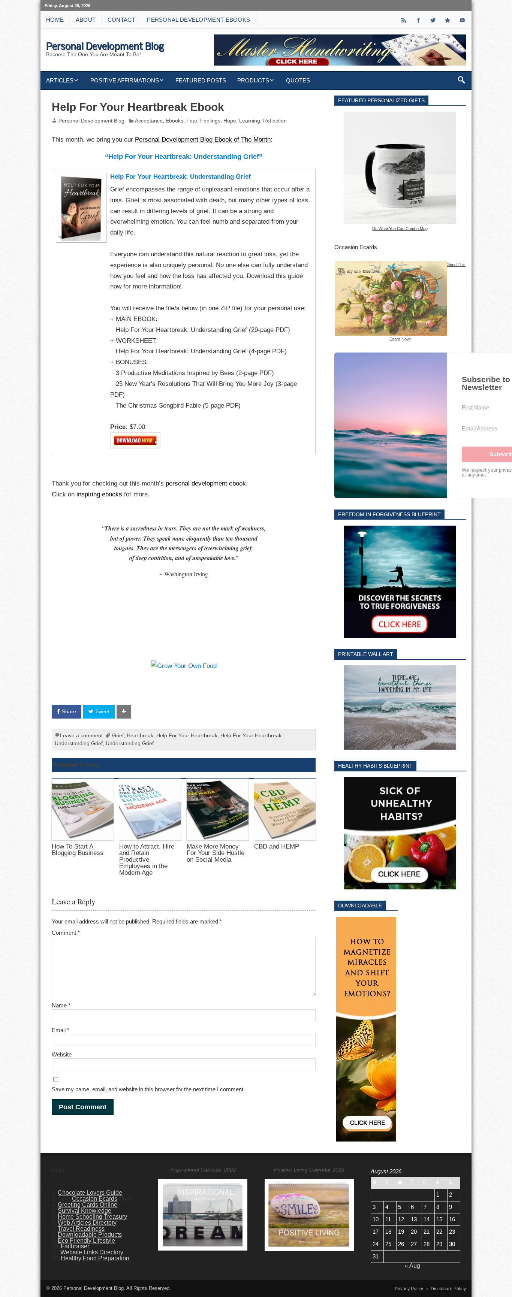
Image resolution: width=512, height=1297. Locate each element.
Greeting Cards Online (87, 1204)
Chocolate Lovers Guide (90, 1192)
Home (55, 19)
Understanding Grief (130, 743)
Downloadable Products (90, 1234)
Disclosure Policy (448, 1289)
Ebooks (174, 121)
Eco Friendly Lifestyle (86, 1240)
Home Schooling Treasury (92, 1216)
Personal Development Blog (91, 121)
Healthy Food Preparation (95, 1258)
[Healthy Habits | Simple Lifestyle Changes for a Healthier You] (400, 833)
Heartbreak (140, 735)
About (86, 19)
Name (61, 1005)
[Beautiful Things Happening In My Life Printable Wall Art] (400, 707)
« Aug (412, 1266)
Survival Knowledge (84, 1210)
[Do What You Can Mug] (400, 168)
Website (62, 1054)
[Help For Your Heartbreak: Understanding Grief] (80, 176)
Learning (249, 121)
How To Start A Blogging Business (77, 849)
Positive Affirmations (124, 80)
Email (60, 1030)
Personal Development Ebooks (198, 19)
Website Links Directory (91, 1252)
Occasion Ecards (94, 1198)
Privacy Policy (409, 1289)
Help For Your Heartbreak (186, 735)
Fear (191, 121)
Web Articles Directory (87, 1222)
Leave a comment (81, 735)
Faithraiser (75, 1246)
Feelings (210, 121)
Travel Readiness (81, 1228)
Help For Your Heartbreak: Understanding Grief (180, 176)
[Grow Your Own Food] (184, 665)
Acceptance (149, 121)
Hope (229, 121)
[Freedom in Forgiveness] (400, 582)
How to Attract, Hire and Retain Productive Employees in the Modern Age (146, 859)
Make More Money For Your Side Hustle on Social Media (215, 853)
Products (253, 80)
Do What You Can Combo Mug (400, 228)
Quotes (298, 80)
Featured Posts (200, 80)
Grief (118, 735)
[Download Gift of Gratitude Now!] (366, 1029)
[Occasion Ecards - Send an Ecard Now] (391, 264)
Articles (59, 80)
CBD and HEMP (276, 846)
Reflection (275, 121)
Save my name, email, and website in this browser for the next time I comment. (148, 1089)
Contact (121, 19)
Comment (66, 932)
